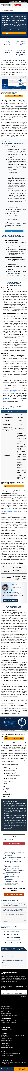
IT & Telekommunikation (13, 9)
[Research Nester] (6, 5)
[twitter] (16, 988)
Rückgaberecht (4, 1010)
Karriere (3, 1004)
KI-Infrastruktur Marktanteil (13, 940)
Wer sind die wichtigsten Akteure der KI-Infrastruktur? (13, 920)
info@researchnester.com (7, 1024)
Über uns (3, 1003)
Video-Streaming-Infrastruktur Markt (11, 966)
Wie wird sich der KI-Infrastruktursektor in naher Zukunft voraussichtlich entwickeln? (13, 910)
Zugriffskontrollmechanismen (10, 390)
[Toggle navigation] (25, 5)
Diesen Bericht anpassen (10, 600)
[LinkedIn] (11, 590)
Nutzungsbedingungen (6, 1008)
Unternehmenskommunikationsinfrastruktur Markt (12, 961)
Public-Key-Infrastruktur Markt (9, 956)
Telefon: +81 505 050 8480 (7, 1038)
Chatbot (16, 136)
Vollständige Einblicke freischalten (15, 231)
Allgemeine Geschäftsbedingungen (9, 1015)
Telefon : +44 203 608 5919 (7, 1029)
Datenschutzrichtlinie (6, 1013)
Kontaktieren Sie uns (6, 1006)
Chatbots (23, 101)
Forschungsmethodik (14, 29)
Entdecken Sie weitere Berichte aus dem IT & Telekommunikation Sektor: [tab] (12, 948)
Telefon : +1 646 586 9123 (7, 1055)
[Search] (25, 1)
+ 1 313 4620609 (5, 1045)
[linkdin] (26, 986)
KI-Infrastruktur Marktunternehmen (14, 942)
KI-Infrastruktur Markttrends (13, 934)
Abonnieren (23, 996)
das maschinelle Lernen (10, 511)
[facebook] (24, 986)
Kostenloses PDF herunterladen (15, 33)
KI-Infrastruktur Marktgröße (13, 931)
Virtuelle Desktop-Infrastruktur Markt (11, 953)
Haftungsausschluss (5, 1011)
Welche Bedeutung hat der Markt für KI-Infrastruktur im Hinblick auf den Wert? (12, 904)
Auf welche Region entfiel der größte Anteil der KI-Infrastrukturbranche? (13, 915)
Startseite (3, 9)
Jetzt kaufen (15, 844)
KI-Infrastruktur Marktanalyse (13, 937)
